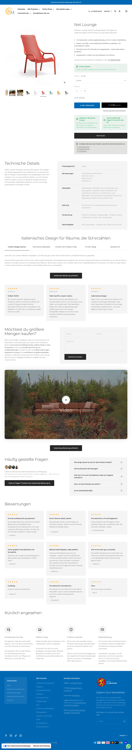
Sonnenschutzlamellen (45, 708)
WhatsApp (76, 695)
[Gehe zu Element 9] (51, 93)
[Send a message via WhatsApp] (128, 746)
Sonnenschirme (42, 698)
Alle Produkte (32, 9)
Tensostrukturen (42, 727)
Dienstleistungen (63, 9)
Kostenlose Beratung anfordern (66, 276)
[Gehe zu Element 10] (59, 93)
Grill (37, 705)
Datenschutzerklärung (15, 689)
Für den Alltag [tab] (90, 247)
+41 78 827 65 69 (76, 683)
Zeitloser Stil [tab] (115, 247)
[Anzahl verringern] (77, 91)
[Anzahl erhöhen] (85, 91)
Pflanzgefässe (41, 712)
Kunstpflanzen (41, 723)
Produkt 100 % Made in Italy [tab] (66, 247)
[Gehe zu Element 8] (43, 93)
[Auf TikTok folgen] (15, 735)
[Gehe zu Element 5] (20, 93)
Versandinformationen (15, 696)
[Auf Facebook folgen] (6, 735)
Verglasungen (41, 701)
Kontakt (10, 700)
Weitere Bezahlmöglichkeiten (114, 110)
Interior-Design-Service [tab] (17, 247)
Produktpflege (82, 151)
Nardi (38, 719)
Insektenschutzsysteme (45, 683)
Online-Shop (47, 9)
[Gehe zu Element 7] (35, 93)
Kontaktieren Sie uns (41, 13)
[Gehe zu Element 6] (28, 93)
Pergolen (39, 687)
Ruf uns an (101, 136)
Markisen (39, 694)
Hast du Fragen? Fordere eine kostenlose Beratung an (29, 483)
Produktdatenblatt (83, 147)
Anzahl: (77, 86)
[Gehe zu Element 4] (12, 93)
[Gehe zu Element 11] (66, 93)
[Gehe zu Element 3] (5, 93)
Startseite (21, 9)
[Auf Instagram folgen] (11, 735)
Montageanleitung (83, 149)
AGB (8, 685)
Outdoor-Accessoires (44, 716)
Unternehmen (23, 13)
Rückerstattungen (14, 693)
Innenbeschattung (43, 690)
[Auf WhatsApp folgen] (20, 735)
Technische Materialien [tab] (41, 247)
